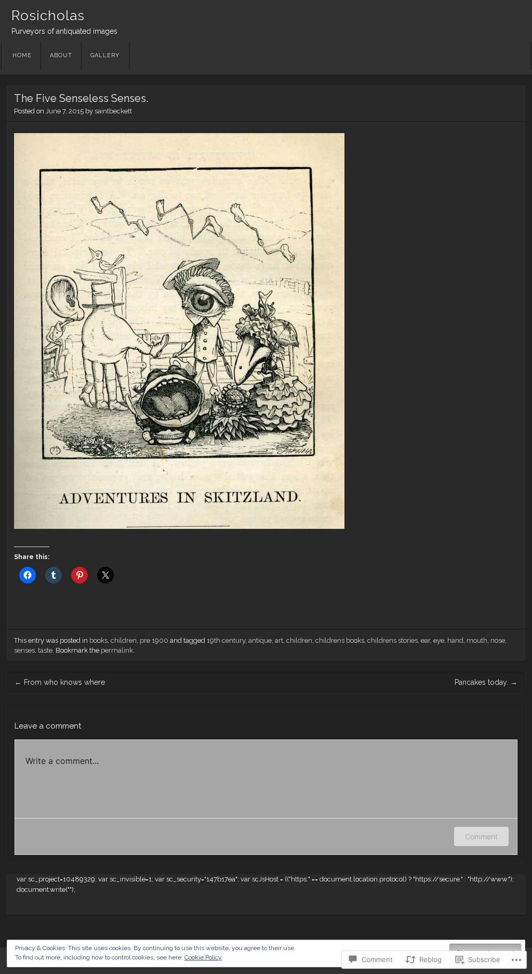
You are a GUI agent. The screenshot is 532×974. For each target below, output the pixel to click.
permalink (117, 650)
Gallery (104, 55)
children (124, 640)
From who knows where (60, 682)
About (61, 55)
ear (425, 640)
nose (497, 640)
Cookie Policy (203, 957)
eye (438, 640)
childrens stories (392, 640)
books (98, 640)
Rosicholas (48, 15)
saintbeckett (113, 111)
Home (22, 55)
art (279, 640)
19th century (226, 640)
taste (45, 650)
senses (24, 650)
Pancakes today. (486, 682)
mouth (477, 640)
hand (455, 640)
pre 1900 (154, 640)
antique (260, 640)
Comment (481, 836)
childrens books (339, 640)
